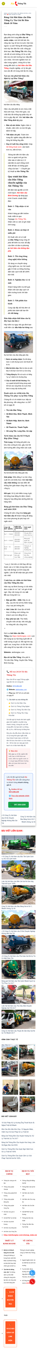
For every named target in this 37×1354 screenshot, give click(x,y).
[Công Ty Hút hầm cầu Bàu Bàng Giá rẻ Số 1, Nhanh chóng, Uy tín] (18, 894)
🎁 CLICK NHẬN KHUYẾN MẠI (10, 1298)
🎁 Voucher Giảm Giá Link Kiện (10, 1332)
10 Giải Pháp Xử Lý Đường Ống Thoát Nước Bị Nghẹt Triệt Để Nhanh (18, 1124)
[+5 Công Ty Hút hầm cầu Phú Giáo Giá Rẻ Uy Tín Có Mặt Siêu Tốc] (18, 944)
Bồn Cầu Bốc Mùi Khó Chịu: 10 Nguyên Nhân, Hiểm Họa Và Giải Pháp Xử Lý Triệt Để (17, 1130)
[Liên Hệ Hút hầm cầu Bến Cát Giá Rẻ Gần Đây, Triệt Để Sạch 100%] (18, 870)
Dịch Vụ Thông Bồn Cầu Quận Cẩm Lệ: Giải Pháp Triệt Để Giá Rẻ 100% (17, 1157)
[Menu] (3, 3)
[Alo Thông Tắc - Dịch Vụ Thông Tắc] (18, 3)
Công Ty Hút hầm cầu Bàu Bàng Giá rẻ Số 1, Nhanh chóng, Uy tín (27, 819)
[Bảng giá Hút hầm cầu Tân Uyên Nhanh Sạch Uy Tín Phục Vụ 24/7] (18, 969)
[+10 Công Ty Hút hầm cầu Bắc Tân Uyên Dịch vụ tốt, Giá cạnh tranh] (18, 845)
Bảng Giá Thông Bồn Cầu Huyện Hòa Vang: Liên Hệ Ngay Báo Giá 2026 (18, 1144)
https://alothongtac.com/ (21, 636)
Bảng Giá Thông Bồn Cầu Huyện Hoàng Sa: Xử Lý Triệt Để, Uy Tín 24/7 (18, 1137)
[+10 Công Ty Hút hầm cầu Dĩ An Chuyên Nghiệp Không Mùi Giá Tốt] (18, 919)
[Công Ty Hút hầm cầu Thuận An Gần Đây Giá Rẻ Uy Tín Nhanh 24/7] (18, 1019)
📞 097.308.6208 (18, 805)
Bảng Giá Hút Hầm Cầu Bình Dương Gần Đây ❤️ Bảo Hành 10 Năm (17, 14)
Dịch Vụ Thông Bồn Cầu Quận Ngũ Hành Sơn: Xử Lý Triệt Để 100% (17, 1150)
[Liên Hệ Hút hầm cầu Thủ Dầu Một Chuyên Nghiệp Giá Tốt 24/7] (18, 994)
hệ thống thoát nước (14, 147)
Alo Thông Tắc (20, 219)
